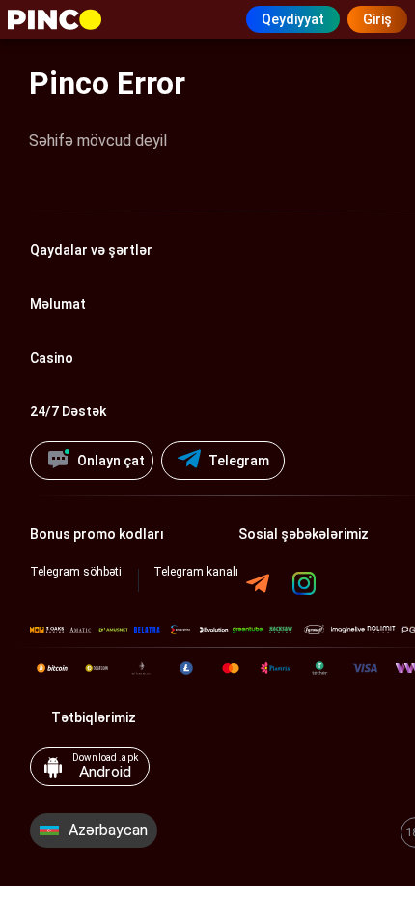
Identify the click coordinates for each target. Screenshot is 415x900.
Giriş (377, 19)
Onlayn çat (111, 460)
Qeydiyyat (293, 19)
